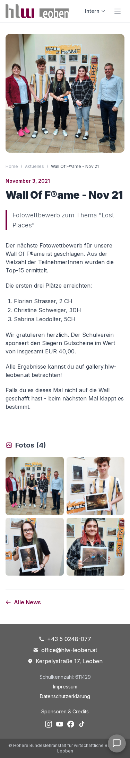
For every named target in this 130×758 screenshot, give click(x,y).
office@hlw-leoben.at (69, 650)
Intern (92, 11)
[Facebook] (70, 724)
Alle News (27, 602)
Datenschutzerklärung (65, 696)
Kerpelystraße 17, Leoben (69, 661)
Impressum (65, 686)
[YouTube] (59, 724)
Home (12, 166)
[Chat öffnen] (117, 743)
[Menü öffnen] (117, 11)
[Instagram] (48, 724)
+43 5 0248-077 (69, 638)
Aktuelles (34, 166)
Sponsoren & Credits (65, 711)
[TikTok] (81, 724)
